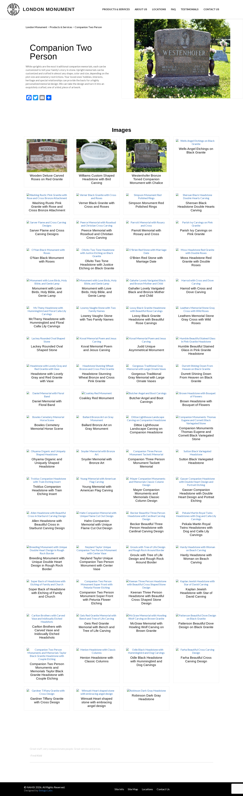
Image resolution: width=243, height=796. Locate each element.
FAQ (173, 9)
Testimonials (190, 9)
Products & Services (116, 9)
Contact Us (211, 9)
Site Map (133, 789)
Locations (159, 9)
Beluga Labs (46, 790)
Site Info (119, 789)
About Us (141, 9)
